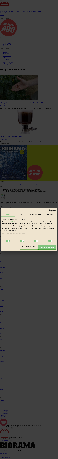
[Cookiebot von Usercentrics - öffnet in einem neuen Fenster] (50, 210)
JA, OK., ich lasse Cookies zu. (47, 247)
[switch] (22, 241)
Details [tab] (22, 214)
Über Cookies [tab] (50, 214)
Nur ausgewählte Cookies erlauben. (28, 247)
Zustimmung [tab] (8, 214)
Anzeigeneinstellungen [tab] (36, 214)
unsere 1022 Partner (11, 221)
